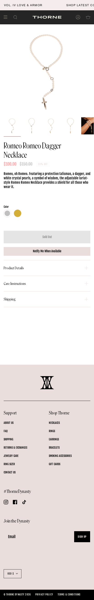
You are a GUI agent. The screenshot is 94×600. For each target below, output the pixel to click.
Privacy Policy (44, 594)
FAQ (6, 431)
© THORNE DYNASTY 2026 (17, 594)
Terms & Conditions (69, 594)
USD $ (11, 573)
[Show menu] (7, 17)
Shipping (10, 299)
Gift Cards (54, 464)
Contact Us (10, 472)
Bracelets (54, 447)
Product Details (14, 268)
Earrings (54, 439)
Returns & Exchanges (15, 447)
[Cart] (88, 17)
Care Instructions (15, 283)
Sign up (82, 536)
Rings (52, 431)
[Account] (78, 17)
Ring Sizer (9, 464)
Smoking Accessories (60, 456)
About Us (8, 423)
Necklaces (54, 423)
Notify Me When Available (47, 251)
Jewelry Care (11, 456)
